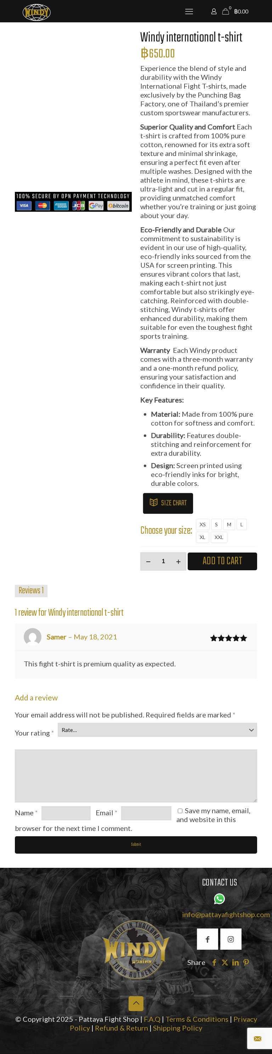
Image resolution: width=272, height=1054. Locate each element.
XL (202, 537)
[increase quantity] (178, 561)
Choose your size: (166, 531)
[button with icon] (207, 939)
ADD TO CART (222, 561)
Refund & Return (121, 1028)
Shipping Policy (177, 1028)
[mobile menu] (189, 11)
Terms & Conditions (196, 1019)
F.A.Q (152, 1019)
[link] (136, 949)
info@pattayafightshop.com (226, 914)
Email (107, 812)
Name (26, 812)
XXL (219, 537)
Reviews (31, 591)
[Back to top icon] (136, 1003)
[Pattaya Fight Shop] (36, 11)
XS (203, 524)
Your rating (34, 732)
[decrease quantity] (148, 561)
